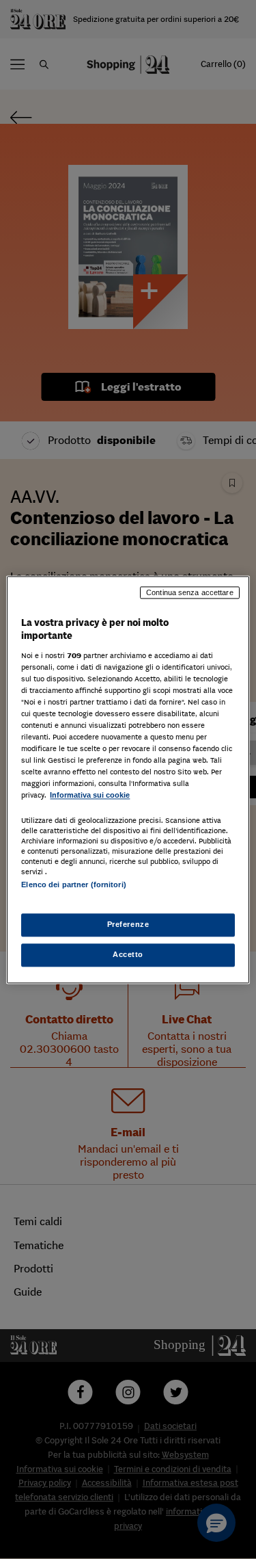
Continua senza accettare (189, 592)
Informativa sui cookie (90, 795)
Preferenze (128, 924)
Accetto (128, 954)
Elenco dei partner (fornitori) (73, 884)
